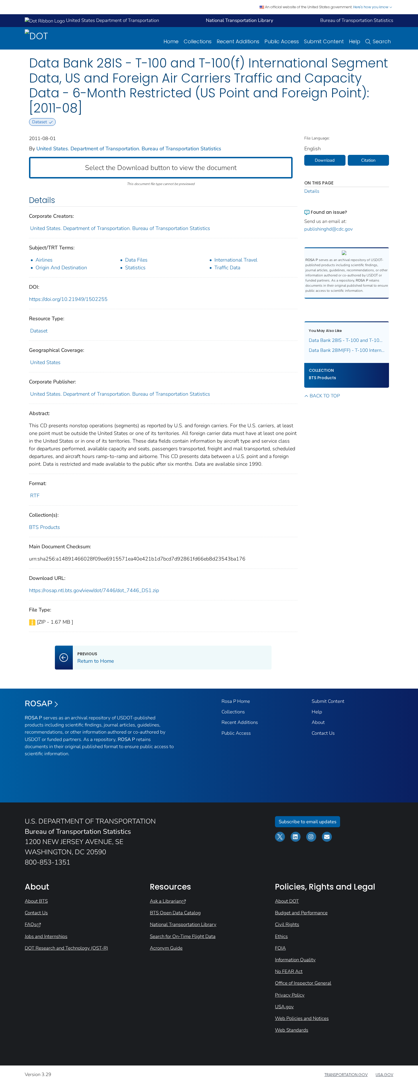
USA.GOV (384, 1074)
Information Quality (295, 959)
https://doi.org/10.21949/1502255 (68, 299)
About (318, 722)
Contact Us (323, 733)
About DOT (287, 901)
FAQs (30, 924)
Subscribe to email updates (307, 821)
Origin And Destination (61, 267)
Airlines (44, 259)
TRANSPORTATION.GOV (346, 1074)
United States (45, 362)
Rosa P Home (236, 701)
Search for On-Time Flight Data (183, 936)
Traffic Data (227, 267)
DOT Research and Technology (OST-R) (66, 948)
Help (354, 41)
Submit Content (324, 41)
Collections (198, 41)
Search (382, 41)
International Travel (235, 259)
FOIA (280, 948)
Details (311, 191)
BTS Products (44, 527)
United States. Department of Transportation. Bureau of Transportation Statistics (128, 148)
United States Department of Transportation (112, 20)
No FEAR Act (289, 971)
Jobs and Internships (46, 936)
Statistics (135, 267)
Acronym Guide (166, 948)
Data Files (136, 259)
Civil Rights (287, 924)
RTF (35, 495)
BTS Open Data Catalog (175, 913)
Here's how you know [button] (371, 7)
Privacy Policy (290, 995)
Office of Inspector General (303, 983)
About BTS (36, 901)
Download (325, 160)
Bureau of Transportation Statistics (356, 20)
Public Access (281, 41)
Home (171, 41)
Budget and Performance (301, 913)
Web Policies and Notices (302, 1018)
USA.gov (284, 1006)
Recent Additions (238, 41)
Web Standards (291, 1030)
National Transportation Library (183, 924)
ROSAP (38, 703)
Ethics (281, 936)
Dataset (38, 330)
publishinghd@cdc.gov (328, 229)
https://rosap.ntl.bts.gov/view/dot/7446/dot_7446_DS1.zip (94, 590)
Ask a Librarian (165, 901)
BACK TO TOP (325, 396)
